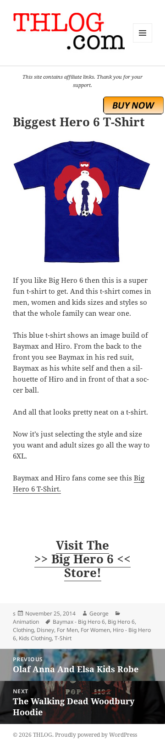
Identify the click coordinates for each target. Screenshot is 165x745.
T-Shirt (63, 638)
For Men (67, 630)
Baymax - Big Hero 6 (79, 622)
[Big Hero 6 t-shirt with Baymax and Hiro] (83, 202)
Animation (26, 622)
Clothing (23, 630)
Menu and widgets (142, 42)
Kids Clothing (35, 638)
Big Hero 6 (121, 622)
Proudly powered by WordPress (96, 735)
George (99, 613)
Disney (45, 630)
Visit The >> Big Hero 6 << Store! (82, 559)
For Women (95, 630)
